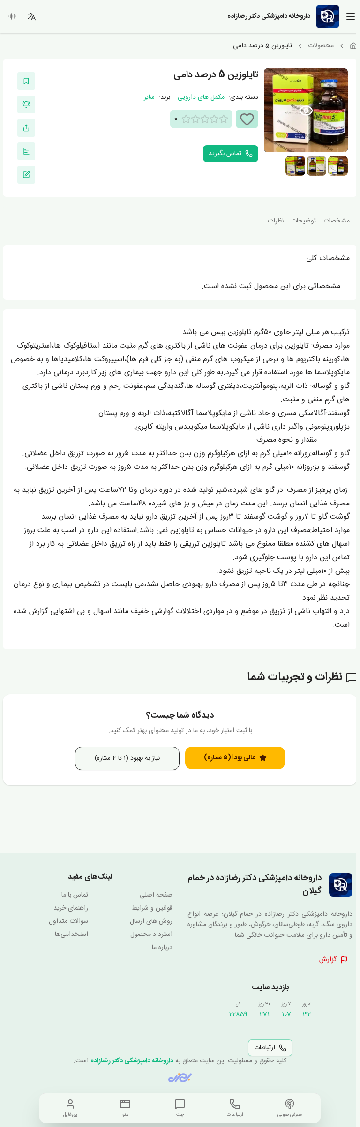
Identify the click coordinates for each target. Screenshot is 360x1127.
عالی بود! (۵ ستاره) (229, 758)
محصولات (321, 46)
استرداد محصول (151, 934)
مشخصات (336, 221)
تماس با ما (74, 895)
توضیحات (303, 221)
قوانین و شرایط (152, 908)
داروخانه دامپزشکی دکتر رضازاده (131, 1061)
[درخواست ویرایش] (26, 175)
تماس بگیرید (225, 153)
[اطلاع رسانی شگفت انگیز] (26, 104)
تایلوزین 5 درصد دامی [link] (262, 46)
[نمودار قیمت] (26, 151)
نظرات (276, 221)
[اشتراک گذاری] (26, 128)
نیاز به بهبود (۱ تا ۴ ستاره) (127, 758)
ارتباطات (264, 1047)
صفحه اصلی (156, 895)
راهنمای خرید (70, 908)
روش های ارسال (151, 921)
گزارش (328, 959)
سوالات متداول (68, 921)
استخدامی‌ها (71, 934)
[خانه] (353, 46)
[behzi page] (180, 1077)
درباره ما (162, 947)
